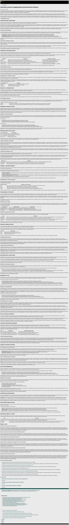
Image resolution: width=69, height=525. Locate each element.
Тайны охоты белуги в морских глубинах (10, 502)
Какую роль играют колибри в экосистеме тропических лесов (13, 501)
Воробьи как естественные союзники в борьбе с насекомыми (13, 482)
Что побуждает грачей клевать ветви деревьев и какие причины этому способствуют (17, 513)
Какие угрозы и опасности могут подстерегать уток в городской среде (14, 478)
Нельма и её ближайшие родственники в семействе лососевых (13, 511)
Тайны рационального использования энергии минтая (12, 499)
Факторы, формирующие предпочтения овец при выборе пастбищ (14, 504)
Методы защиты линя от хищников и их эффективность (12, 498)
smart (4, 9)
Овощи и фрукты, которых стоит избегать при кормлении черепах (14, 517)
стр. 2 (3, 520)
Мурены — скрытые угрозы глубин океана (10, 510)
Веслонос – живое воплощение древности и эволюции (11, 485)
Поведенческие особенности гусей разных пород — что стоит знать (14, 500)
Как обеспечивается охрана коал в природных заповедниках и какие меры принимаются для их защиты (20, 514)
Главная (3, 519)
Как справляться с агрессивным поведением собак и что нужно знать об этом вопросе (17, 516)
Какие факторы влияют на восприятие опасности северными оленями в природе (16, 497)
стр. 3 (3, 521)
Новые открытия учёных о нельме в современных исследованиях (14, 503)
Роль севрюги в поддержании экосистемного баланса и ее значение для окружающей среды (17, 465)
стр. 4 (3, 522)
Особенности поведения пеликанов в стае (10, 505)
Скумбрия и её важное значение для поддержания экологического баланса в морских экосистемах (18, 462)
